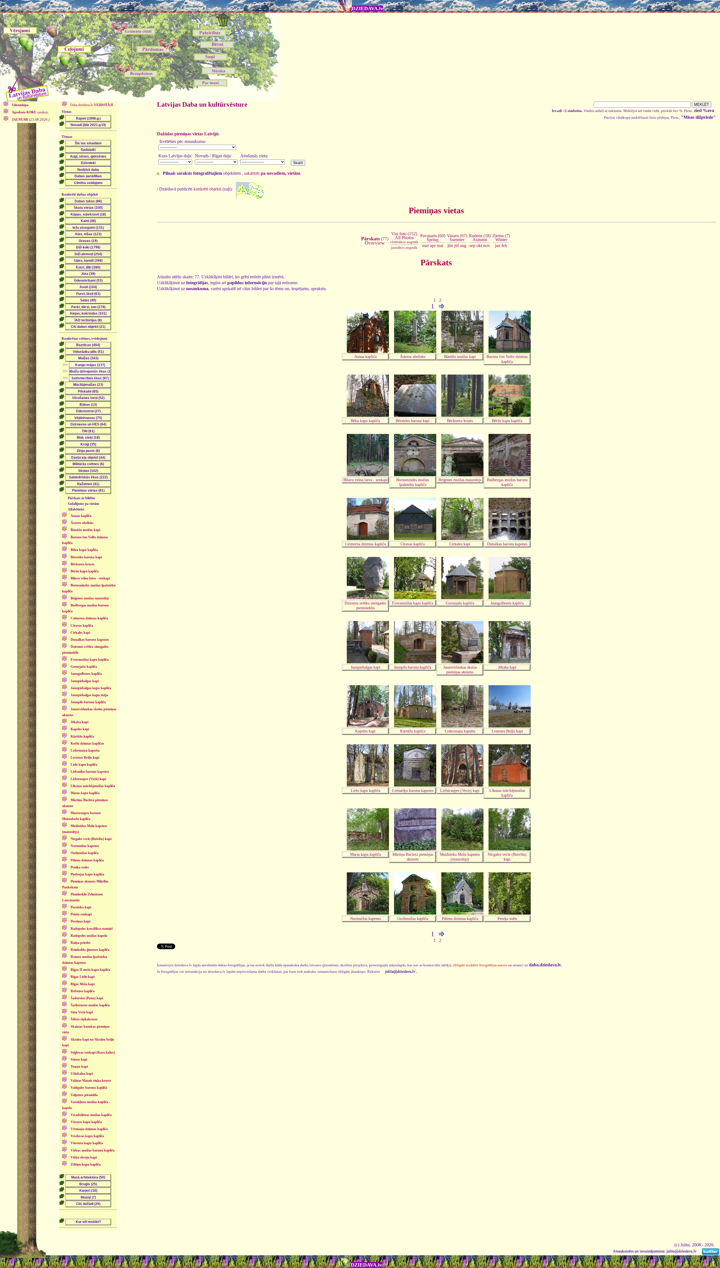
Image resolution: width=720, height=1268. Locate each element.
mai (440, 245)
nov (486, 245)
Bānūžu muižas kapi (460, 356)
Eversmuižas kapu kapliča (412, 603)
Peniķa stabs (507, 918)
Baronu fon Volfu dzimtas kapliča (507, 359)
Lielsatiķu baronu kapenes (412, 790)
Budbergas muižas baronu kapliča (507, 482)
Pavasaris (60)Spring (432, 237)
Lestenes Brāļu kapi (507, 731)
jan (497, 245)
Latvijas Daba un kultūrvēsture (202, 104)
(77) (374, 240)
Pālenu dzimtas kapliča (460, 918)
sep (472, 245)
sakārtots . (272, 173)
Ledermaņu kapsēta (460, 731)
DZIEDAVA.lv (367, 8)
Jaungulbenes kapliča (507, 603)
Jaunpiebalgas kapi (365, 667)
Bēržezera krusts (460, 420)
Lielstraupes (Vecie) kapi (460, 790)
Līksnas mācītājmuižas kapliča (507, 792)
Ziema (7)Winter (501, 237)
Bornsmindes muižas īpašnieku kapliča (412, 482)
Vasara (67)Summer (457, 237)
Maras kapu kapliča (365, 854)
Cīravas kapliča (412, 544)
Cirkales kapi (459, 544)
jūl (456, 245)
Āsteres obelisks (412, 356)
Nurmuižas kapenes (365, 918)
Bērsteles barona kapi (412, 420)
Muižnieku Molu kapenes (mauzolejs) (460, 856)
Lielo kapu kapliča (365, 790)
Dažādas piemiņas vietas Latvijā (187, 133)
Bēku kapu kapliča (365, 420)
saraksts (30, 112)
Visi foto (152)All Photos (404, 237)
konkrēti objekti (207, 189)
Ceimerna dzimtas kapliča (365, 544)
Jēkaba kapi (507, 667)
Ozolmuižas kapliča (412, 918)
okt (479, 245)
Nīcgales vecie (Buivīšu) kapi (507, 856)
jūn (450, 245)
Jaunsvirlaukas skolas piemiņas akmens (460, 669)
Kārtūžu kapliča (412, 731)
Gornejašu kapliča (460, 603)
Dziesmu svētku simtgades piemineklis (365, 605)
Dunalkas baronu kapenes (507, 544)
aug (463, 245)
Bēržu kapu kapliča (507, 420)
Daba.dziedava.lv (91, 105)
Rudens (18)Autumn (480, 237)
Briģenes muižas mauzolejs (459, 480)
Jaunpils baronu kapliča (412, 667)
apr (433, 245)
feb (504, 245)
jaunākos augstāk (404, 247)
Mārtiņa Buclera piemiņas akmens (412, 856)
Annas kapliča (365, 356)
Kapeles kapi (365, 731)
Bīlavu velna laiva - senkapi (365, 480)
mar (425, 245)
